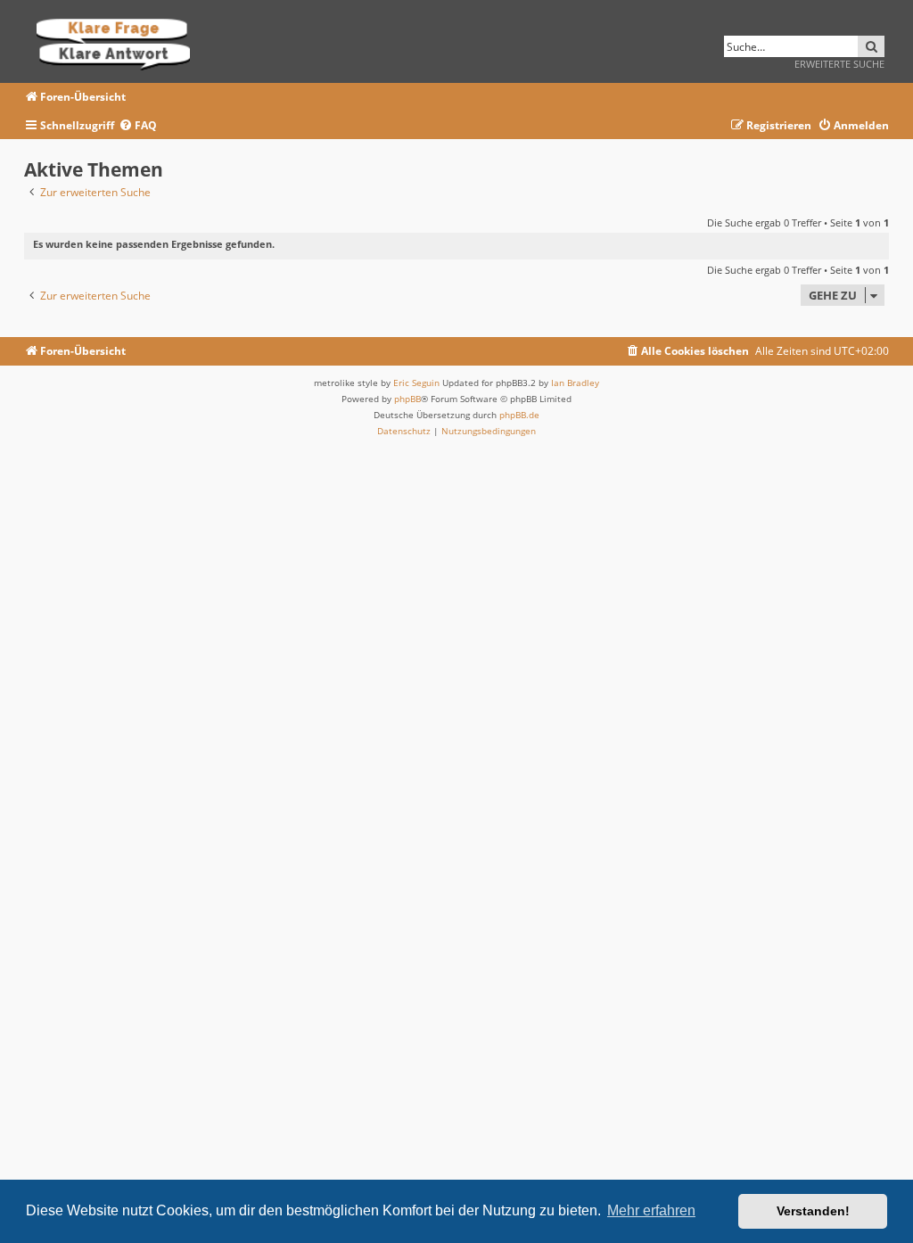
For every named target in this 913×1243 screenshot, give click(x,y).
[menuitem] (138, 126)
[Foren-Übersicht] (119, 41)
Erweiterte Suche (839, 63)
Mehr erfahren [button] (651, 1210)
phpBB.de (519, 414)
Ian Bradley (575, 382)
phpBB (407, 398)
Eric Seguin (416, 382)
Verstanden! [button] (813, 1211)
